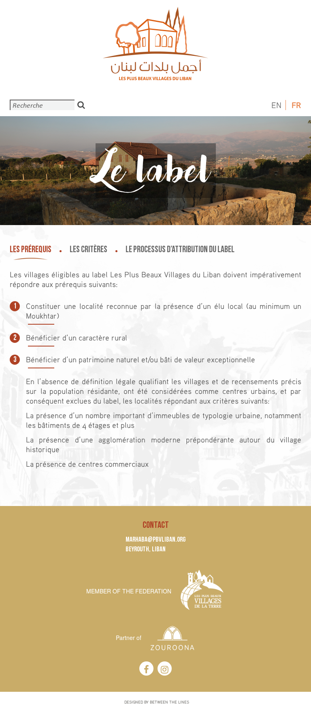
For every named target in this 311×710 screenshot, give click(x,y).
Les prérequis (30, 249)
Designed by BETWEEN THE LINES (156, 701)
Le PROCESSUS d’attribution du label (180, 249)
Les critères (88, 249)
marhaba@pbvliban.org (155, 540)
